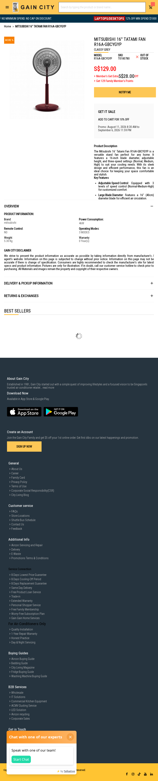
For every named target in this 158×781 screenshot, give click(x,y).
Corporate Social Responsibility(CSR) (32, 490)
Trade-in (15, 596)
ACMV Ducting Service (23, 705)
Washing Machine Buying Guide (29, 676)
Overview (11, 206)
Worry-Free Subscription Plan (28, 613)
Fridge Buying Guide (22, 671)
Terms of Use (18, 486)
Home (7, 26)
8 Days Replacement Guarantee (28, 583)
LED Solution (18, 710)
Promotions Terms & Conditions (30, 558)
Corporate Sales (20, 718)
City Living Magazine (22, 667)
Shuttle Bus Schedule (23, 520)
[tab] (79, 206)
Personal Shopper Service (26, 605)
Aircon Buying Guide (22, 659)
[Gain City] (33, 7)
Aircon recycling (20, 714)
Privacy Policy (19, 482)
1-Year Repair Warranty (24, 633)
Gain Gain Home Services (25, 618)
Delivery (15, 549)
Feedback (16, 528)
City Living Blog (20, 495)
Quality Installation (22, 629)
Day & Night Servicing (23, 642)
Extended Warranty (22, 600)
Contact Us (17, 524)
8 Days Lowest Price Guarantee (28, 574)
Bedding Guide (19, 663)
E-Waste (16, 553)
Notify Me (125, 92)
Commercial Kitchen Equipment (29, 701)
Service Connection (19, 569)
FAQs (14, 511)
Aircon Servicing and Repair (27, 545)
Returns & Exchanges (21, 296)
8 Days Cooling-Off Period (26, 579)
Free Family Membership (25, 609)
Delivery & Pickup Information (28, 283)
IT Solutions (18, 697)
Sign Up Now (24, 446)
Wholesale (17, 692)
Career (15, 473)
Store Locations (20, 515)
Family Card (18, 477)
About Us (16, 469)
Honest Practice (20, 638)
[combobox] (102, 7)
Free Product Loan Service (26, 592)
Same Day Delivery (21, 587)
